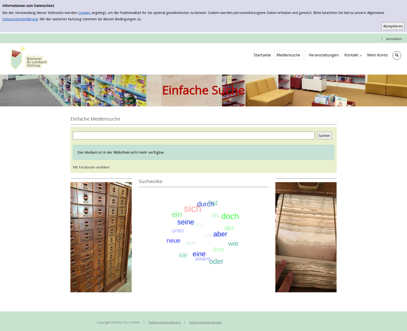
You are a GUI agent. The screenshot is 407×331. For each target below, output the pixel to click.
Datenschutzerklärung (20, 19)
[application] (290, 55)
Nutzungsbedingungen (205, 322)
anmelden (394, 38)
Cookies (84, 12)
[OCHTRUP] (28, 58)
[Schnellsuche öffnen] (397, 55)
